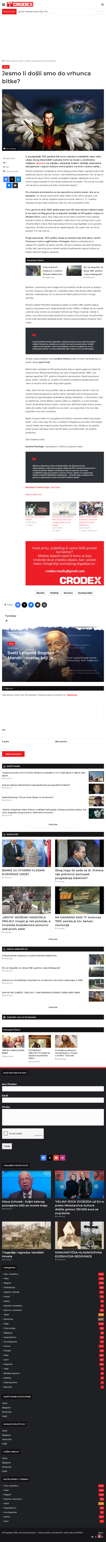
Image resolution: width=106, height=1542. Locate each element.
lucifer (41, 592)
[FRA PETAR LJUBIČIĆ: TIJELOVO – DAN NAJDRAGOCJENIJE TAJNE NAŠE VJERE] (96, 996)
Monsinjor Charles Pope (37, 487)
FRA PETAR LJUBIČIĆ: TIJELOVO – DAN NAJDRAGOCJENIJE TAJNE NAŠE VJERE (41, 992)
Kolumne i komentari (13, 1305)
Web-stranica (61, 741)
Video (6, 1278)
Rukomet (8, 1387)
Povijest (7, 1350)
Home (6, 61)
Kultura (14, 61)
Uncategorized (10, 1342)
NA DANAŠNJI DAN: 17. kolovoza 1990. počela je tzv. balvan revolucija (78, 921)
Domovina (8, 1319)
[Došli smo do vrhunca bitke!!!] (38, 508)
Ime (3, 730)
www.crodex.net (33, 494)
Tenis (6, 1369)
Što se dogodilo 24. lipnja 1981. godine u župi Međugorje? (94, 271)
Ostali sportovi (10, 1382)
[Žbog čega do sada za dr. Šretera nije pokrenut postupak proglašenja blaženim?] (79, 853)
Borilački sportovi (12, 1373)
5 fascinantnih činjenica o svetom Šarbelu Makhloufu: (52, 271)
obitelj (55, 592)
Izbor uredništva (11, 1274)
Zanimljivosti (9, 1287)
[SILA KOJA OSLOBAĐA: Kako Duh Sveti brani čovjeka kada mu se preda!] (64, 508)
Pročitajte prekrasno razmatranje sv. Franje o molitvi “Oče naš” (66, 1053)
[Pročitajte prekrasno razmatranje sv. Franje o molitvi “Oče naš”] (66, 1041)
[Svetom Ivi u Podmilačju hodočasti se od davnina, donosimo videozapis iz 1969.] (96, 984)
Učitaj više (53, 824)
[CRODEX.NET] (20, 4)
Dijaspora (8, 1333)
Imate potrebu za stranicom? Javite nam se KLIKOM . (61, 1532)
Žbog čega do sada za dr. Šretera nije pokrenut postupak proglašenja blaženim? (79, 874)
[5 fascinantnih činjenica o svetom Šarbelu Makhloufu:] (33, 270)
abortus (41, 163)
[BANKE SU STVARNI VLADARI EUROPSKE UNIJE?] (26, 853)
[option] (53, 654)
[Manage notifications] (99, 1536)
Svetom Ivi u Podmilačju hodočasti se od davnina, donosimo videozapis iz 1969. (42, 980)
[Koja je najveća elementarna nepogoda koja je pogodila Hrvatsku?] (96, 789)
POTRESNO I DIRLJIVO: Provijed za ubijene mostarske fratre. (39, 1054)
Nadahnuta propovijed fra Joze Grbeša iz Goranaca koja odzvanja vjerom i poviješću (35, 655)
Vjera (20, 61)
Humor (7, 1296)
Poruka (6, 1107)
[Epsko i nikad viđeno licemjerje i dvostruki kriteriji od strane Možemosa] (91, 508)
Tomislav (10, 615)
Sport (6, 1360)
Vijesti (6, 1314)
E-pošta (5, 741)
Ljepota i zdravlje (11, 1292)
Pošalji (7, 1146)
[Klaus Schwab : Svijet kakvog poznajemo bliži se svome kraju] (26, 1184)
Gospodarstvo (10, 1337)
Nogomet (8, 1364)
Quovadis (55, 487)
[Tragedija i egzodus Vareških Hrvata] (26, 1235)
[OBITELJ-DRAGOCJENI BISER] (13, 1041)
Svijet (6, 1323)
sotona (69, 592)
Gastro (7, 1301)
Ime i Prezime (10, 1084)
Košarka (7, 1378)
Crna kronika (9, 1328)
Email (6, 1095)
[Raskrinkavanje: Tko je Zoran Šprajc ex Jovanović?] (96, 801)
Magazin (7, 1283)
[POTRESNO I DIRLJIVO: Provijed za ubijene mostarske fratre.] (40, 1041)
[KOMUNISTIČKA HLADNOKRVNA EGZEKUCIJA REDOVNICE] (79, 1235)
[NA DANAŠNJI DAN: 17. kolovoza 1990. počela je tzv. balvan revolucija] (79, 900)
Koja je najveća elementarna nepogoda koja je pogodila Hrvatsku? (36, 785)
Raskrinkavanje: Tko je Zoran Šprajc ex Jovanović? (27, 797)
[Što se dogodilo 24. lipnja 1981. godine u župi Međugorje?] (74, 270)
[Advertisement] (53, 38)
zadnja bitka (86, 592)
